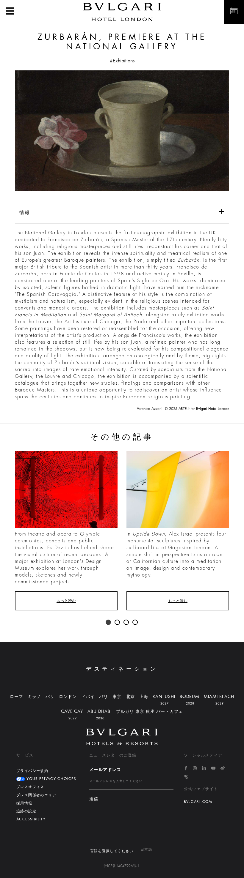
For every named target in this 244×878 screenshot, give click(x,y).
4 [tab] (135, 623)
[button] (10, 12)
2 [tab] (118, 623)
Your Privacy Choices (50, 779)
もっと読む (66, 601)
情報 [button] (24, 212)
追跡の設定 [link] (26, 811)
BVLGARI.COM (198, 801)
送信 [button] (93, 799)
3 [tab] (126, 623)
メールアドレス (105, 770)
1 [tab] (109, 623)
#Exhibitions (122, 61)
